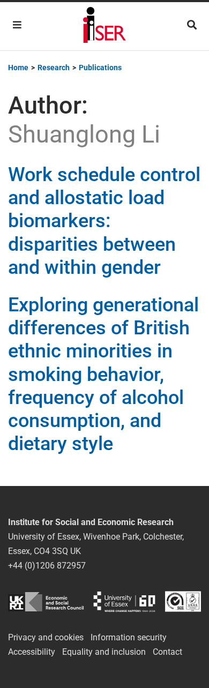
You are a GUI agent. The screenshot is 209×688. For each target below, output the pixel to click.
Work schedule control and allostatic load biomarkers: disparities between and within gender (104, 221)
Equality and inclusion (104, 652)
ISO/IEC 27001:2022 (183, 601)
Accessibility (31, 652)
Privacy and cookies (46, 637)
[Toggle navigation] (17, 25)
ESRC (46, 601)
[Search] (192, 25)
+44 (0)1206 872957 (47, 565)
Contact (167, 652)
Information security (129, 637)
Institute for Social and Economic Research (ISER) (104, 26)
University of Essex (124, 601)
